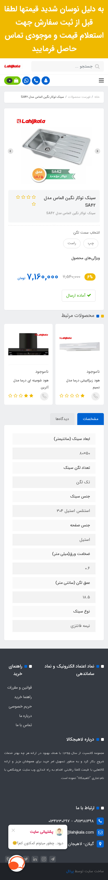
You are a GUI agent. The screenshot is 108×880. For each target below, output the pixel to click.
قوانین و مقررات (19, 687)
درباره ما (25, 716)
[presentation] (97, 151)
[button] (46, 80)
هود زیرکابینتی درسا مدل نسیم (83, 384)
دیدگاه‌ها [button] (62, 419)
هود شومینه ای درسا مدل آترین (30, 384)
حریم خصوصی (20, 706)
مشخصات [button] (90, 419)
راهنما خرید (23, 697)
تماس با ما (24, 725)
